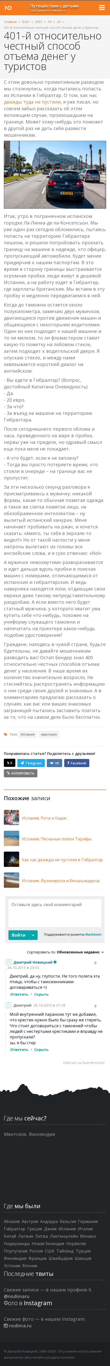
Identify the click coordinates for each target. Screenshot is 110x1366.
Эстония (12, 1266)
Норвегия (76, 1243)
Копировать (23, 773)
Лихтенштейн (64, 1236)
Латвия (25, 1236)
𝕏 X (9, 763)
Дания (50, 1229)
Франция (37, 1258)
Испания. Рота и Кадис (44, 818)
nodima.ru (19, 1325)
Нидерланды (17, 1243)
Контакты (68, 1357)
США (49, 1251)
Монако (88, 1236)
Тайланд (65, 1251)
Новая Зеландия (48, 1243)
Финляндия (15, 1258)
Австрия (30, 1221)
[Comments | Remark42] (55, 981)
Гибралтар (14, 1229)
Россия (36, 1251)
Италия (85, 1229)
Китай (10, 1236)
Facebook (78, 763)
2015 (38, 22)
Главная (10, 22)
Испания (28, 734)
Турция (83, 1251)
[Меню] (101, 7)
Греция (34, 1229)
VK (57, 763)
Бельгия (68, 1221)
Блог (25, 22)
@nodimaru (16, 1296)
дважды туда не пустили (32, 102)
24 (59, 22)
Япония (29, 1266)
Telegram (33, 763)
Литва (41, 1236)
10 (49, 22)
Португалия (15, 1251)
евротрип (49, 734)
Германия (88, 1221)
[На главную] (8, 8)
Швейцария (61, 1258)
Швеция (83, 1258)
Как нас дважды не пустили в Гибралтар (62, 860)
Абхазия (12, 1221)
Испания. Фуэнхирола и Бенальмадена (60, 880)
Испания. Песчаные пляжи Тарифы (56, 839)
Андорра (49, 1221)
